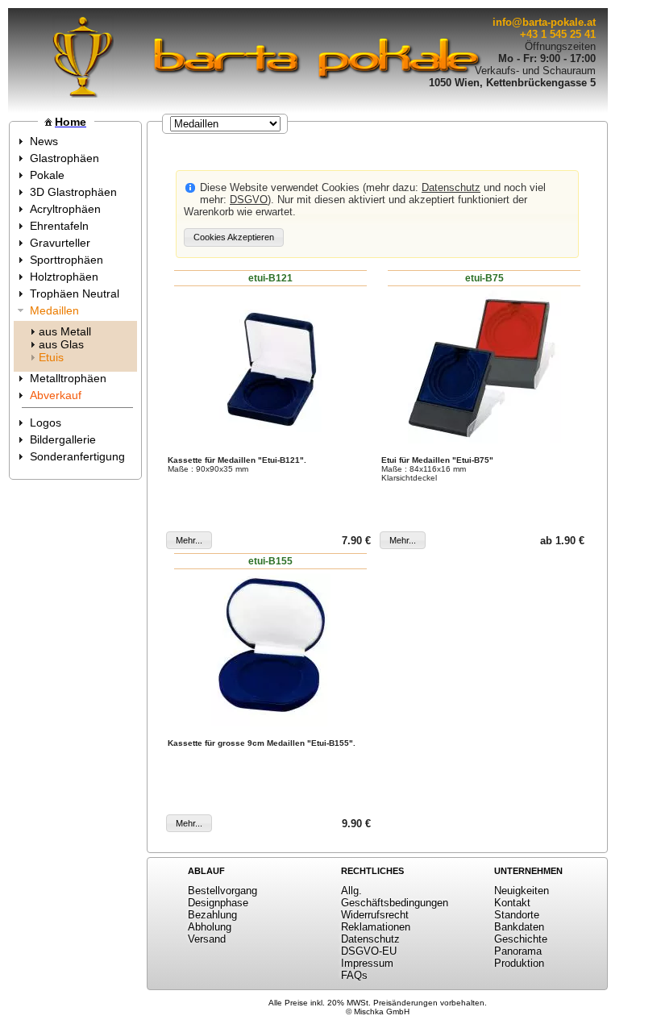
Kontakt (512, 903)
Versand (207, 939)
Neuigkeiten (521, 891)
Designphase (218, 903)
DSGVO (249, 200)
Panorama (518, 951)
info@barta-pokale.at (544, 22)
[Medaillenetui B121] (270, 366)
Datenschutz (451, 187)
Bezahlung (212, 915)
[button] (234, 237)
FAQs (354, 975)
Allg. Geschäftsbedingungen (394, 897)
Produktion (519, 963)
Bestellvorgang (222, 891)
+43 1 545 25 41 (558, 34)
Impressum (367, 963)
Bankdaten (519, 927)
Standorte (516, 915)
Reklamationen (375, 927)
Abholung (209, 927)
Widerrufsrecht (375, 915)
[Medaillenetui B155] (270, 650)
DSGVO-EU (369, 951)
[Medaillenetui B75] (484, 366)
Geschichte (520, 939)
